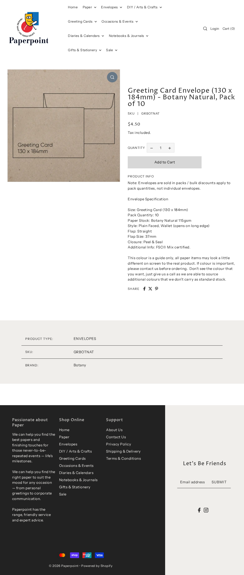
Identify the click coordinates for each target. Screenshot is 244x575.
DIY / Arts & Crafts (142, 7)
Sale (110, 50)
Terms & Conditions (123, 458)
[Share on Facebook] (144, 289)
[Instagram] (205, 510)
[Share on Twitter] (150, 289)
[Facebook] (199, 510)
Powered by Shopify (96, 566)
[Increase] (169, 147)
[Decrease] (151, 147)
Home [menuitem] (73, 7)
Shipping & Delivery (123, 451)
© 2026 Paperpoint (64, 566)
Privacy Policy (118, 444)
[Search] (205, 28)
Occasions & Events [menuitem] (118, 21)
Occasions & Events (76, 465)
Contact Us (116, 437)
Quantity (136, 148)
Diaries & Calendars (84, 36)
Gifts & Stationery (83, 50)
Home (64, 430)
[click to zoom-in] (112, 77)
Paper (88, 7)
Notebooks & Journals (127, 36)
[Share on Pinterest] (156, 289)
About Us (114, 430)
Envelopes (110, 7)
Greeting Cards (80, 21)
